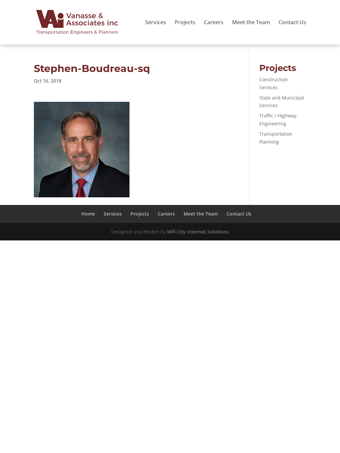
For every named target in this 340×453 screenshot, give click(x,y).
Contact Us (292, 23)
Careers (213, 23)
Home (88, 214)
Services (155, 23)
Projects (185, 23)
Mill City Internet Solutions (198, 231)
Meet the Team (251, 23)
